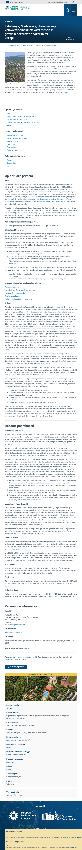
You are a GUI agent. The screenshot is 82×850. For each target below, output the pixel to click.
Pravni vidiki (11, 144)
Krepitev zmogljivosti (12, 296)
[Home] (6, 46)
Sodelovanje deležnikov (15, 135)
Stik (44, 828)
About (37, 828)
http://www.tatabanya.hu (13, 633)
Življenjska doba (12, 150)
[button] (41, 674)
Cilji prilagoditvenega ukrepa (17, 119)
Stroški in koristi (12, 141)
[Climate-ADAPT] (33, 8)
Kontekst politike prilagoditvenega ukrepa (21, 116)
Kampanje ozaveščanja (13, 287)
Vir (8, 166)
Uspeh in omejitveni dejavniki (17, 138)
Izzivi (8, 113)
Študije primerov (27, 45)
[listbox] (15, 2)
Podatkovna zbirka (15, 45)
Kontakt (9, 160)
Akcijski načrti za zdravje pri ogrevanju (18, 299)
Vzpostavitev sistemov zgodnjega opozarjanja (21, 290)
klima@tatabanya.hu (17, 625)
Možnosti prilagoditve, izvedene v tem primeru (23, 122)
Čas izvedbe (11, 147)
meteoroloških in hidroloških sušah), (53, 202)
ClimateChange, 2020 (42, 194)
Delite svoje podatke (17, 667)
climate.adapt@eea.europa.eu (15, 659)
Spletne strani (11, 163)
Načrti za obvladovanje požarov (16, 293)
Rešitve (9, 126)
